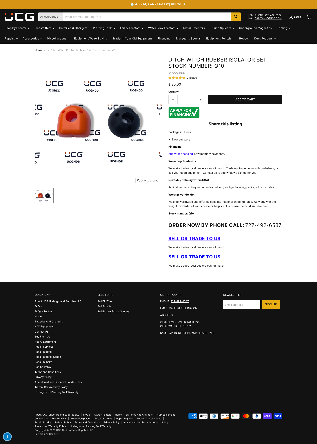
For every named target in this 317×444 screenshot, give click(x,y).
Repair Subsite (43, 361)
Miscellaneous (57, 38)
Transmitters (43, 28)
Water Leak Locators (162, 28)
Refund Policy (43, 366)
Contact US (41, 331)
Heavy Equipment (45, 341)
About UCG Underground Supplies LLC (58, 301)
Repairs (10, 38)
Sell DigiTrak (104, 301)
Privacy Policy (43, 376)
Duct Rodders (264, 38)
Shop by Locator (16, 28)
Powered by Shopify (46, 433)
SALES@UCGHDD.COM (268, 18)
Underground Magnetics (255, 28)
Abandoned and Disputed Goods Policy (58, 382)
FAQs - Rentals (43, 311)
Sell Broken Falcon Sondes (113, 311)
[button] (7, 436)
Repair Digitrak (43, 351)
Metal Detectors (194, 28)
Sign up (271, 304)
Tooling (282, 28)
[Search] (236, 16)
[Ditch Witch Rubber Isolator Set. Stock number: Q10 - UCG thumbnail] (43, 195)
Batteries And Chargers (49, 321)
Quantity (173, 91)
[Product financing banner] (184, 117)
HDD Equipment (44, 326)
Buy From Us (42, 336)
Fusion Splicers (221, 28)
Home (38, 50)
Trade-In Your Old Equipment (132, 38)
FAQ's (38, 306)
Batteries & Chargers (73, 28)
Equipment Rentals (219, 38)
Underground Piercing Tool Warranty (56, 392)
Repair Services (44, 346)
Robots (244, 38)
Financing (164, 38)
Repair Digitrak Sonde (48, 356)
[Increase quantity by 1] (200, 99)
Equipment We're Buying (90, 38)
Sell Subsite (104, 306)
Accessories (31, 38)
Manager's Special (188, 38)
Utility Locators (130, 28)
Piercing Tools (103, 28)
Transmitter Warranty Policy (51, 387)
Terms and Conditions (48, 371)
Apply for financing (180, 154)
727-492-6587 (273, 15)
